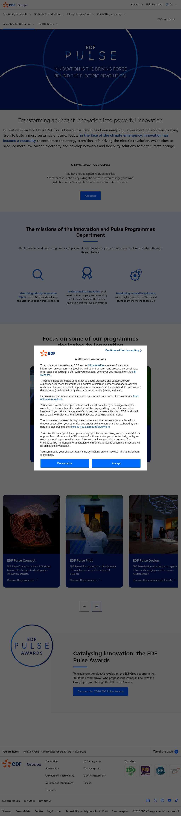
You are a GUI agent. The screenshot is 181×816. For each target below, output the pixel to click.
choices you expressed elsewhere (90, 426)
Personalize (64, 463)
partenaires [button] (96, 365)
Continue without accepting (122, 350)
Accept (116, 463)
